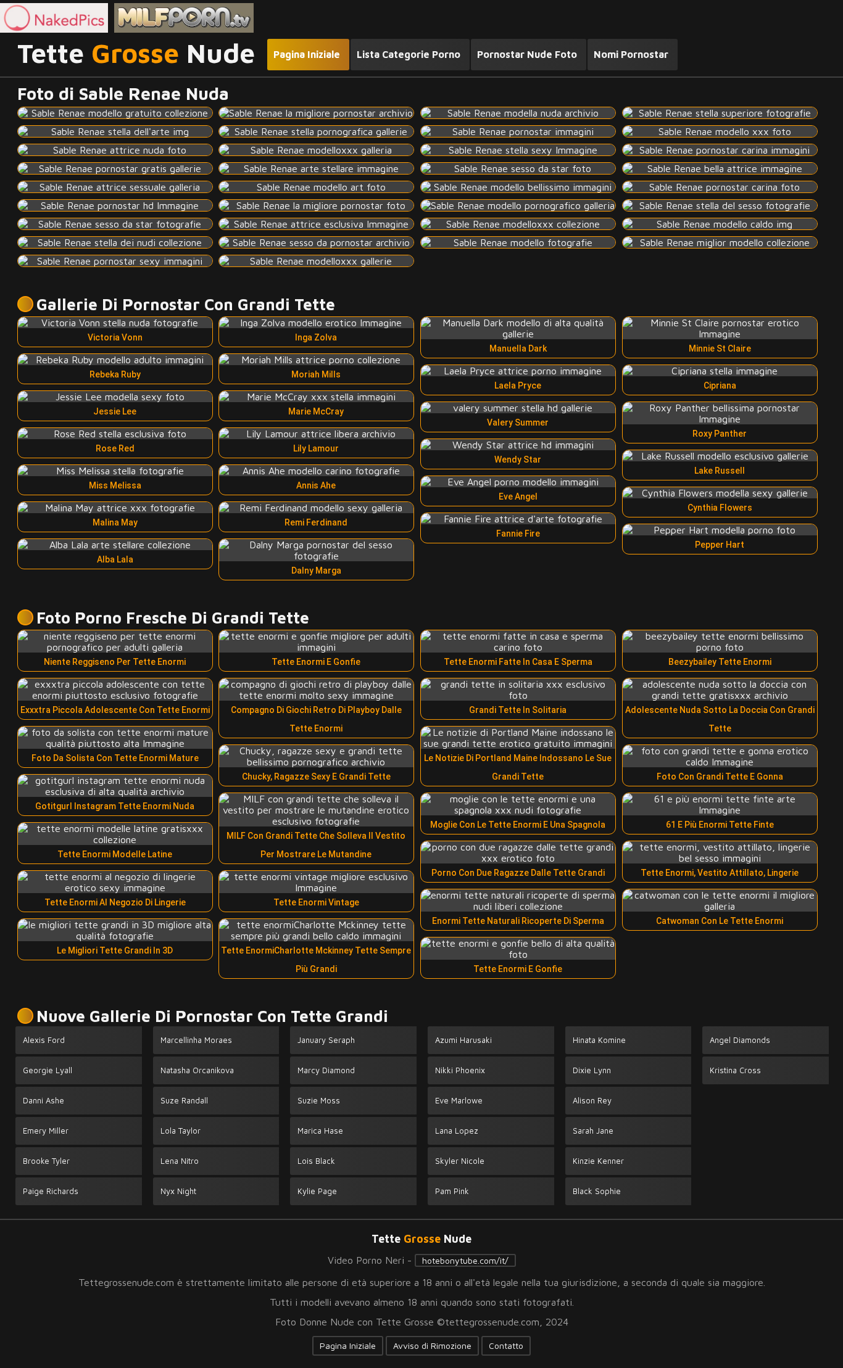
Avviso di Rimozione (432, 1345)
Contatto (506, 1345)
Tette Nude (136, 53)
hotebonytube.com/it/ (465, 1260)
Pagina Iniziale (348, 1345)
